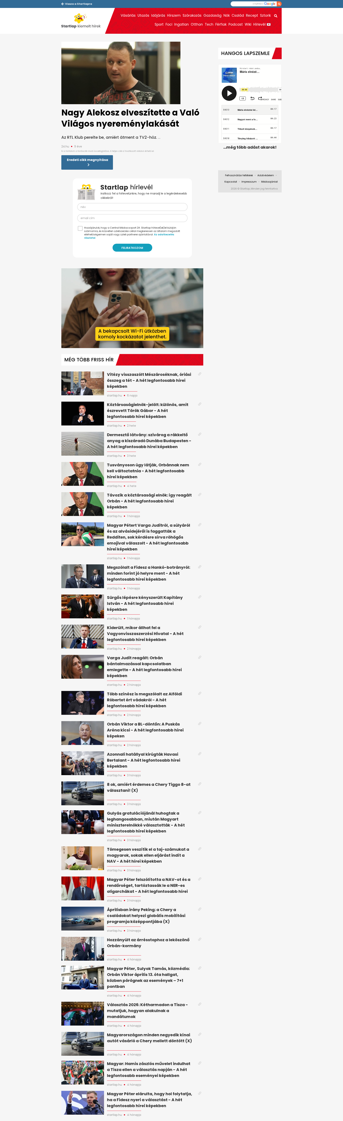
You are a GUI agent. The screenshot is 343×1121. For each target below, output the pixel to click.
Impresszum (249, 181)
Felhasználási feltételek (239, 175)
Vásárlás (128, 15)
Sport (159, 24)
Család (238, 15)
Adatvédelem (265, 175)
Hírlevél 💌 (262, 24)
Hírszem (174, 15)
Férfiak (220, 24)
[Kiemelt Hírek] (83, 21)
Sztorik (265, 15)
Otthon (197, 24)
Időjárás (158, 15)
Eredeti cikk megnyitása (87, 160)
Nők (227, 15)
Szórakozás (192, 15)
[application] (132, 308)
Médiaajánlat (269, 181)
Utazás (143, 15)
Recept (252, 15)
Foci (169, 24)
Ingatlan (181, 24)
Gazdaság (212, 15)
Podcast (235, 24)
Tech (209, 24)
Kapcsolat (230, 181)
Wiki (248, 24)
